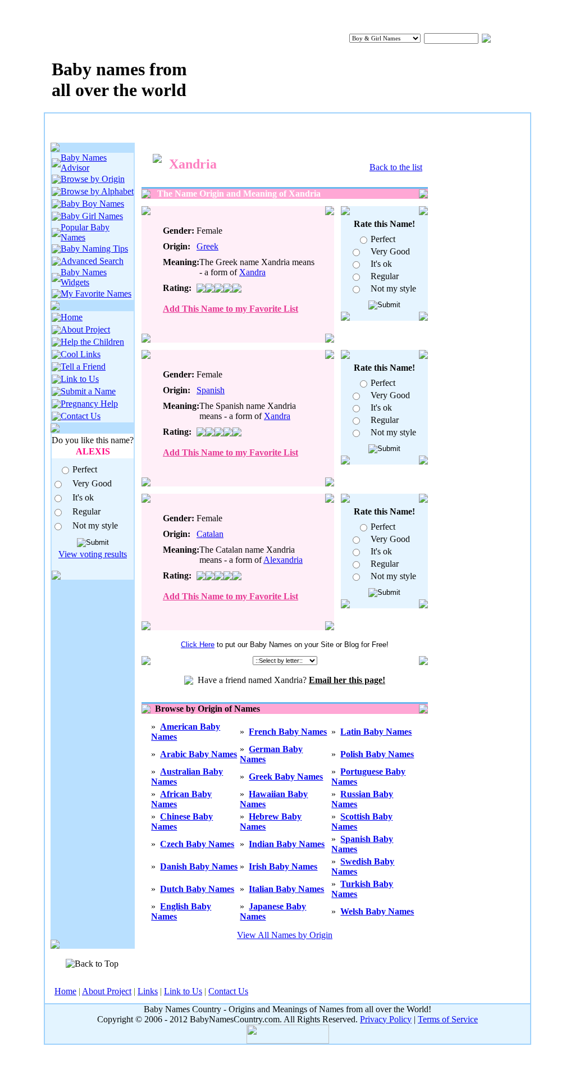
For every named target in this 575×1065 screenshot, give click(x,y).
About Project (85, 329)
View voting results (92, 554)
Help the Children (92, 342)
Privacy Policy (386, 1019)
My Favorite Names (96, 293)
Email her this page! (347, 680)
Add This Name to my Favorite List (230, 308)
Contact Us (81, 416)
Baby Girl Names (92, 216)
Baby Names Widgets (84, 277)
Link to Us (80, 379)
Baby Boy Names (92, 203)
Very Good (92, 483)
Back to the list (395, 167)
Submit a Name (88, 391)
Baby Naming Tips (94, 248)
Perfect (84, 469)
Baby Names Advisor (84, 162)
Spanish (211, 390)
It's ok (83, 497)
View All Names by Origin (284, 935)
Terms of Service (448, 1019)
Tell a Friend (83, 366)
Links (148, 991)
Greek (207, 246)
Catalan (210, 534)
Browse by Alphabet (97, 191)
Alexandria (283, 560)
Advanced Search (92, 261)
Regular (86, 511)
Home (72, 317)
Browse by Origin (93, 179)
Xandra (252, 272)
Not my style (95, 525)
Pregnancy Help (89, 403)
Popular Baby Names (85, 232)
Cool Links (81, 354)
